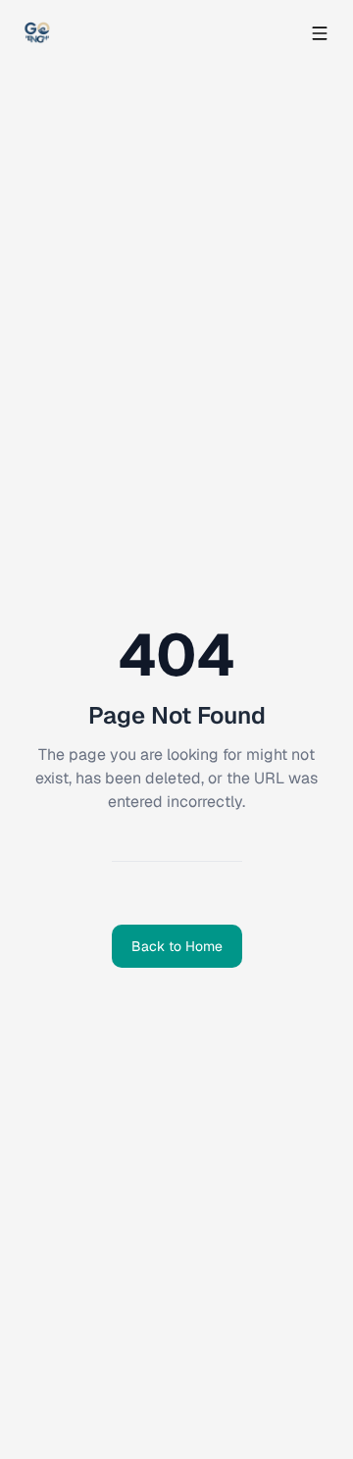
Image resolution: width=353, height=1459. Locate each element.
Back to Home (177, 946)
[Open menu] (319, 33)
